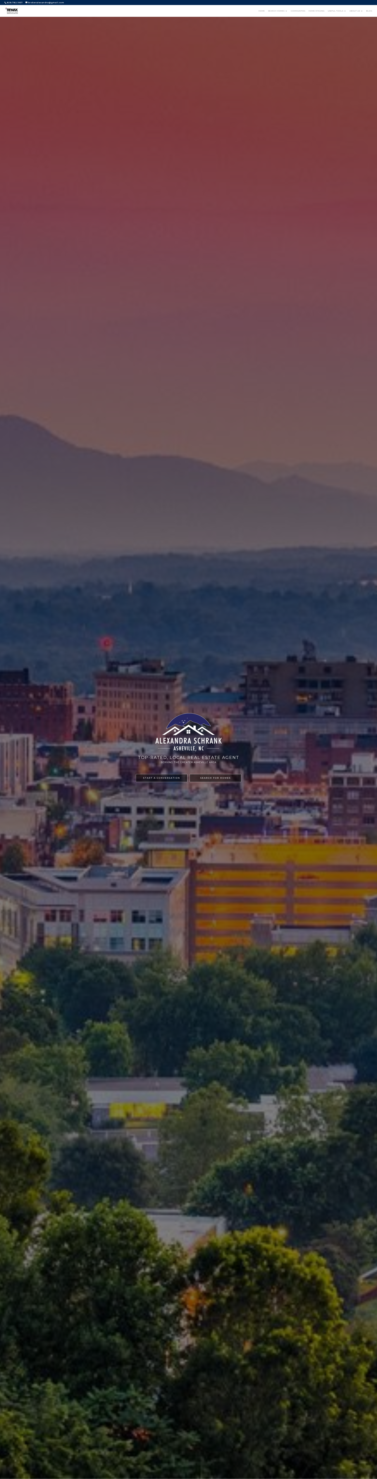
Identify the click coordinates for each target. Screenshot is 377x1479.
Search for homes (215, 778)
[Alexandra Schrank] (11, 10)
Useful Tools (335, 11)
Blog (369, 11)
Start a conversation (161, 778)
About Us (354, 11)
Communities (298, 11)
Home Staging (317, 11)
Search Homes (276, 11)
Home (261, 11)
